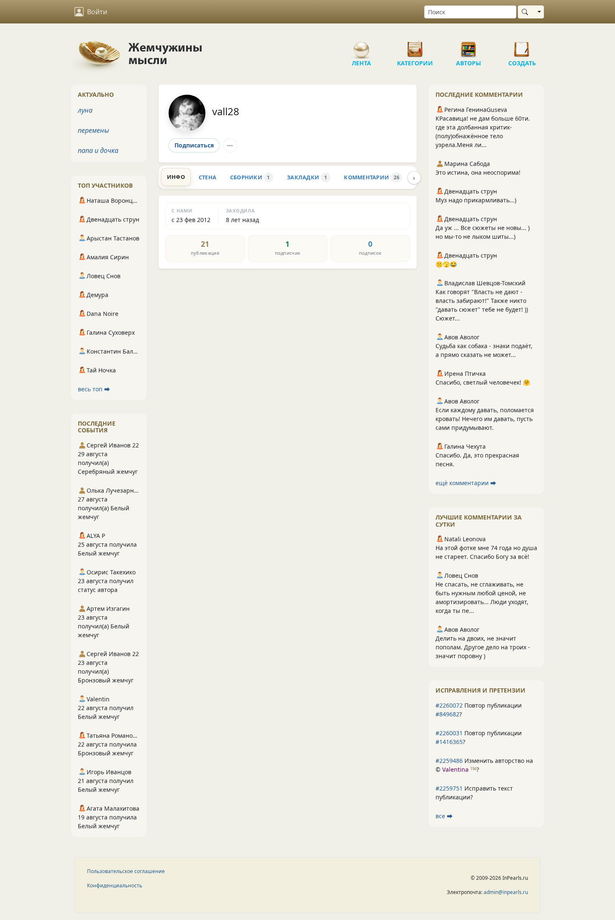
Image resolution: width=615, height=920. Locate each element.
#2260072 (449, 705)
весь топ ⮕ (94, 389)
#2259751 (449, 788)
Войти (97, 11)
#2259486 (449, 761)
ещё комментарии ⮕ (466, 483)
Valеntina (455, 769)
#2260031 (449, 733)
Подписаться (194, 145)
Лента (361, 46)
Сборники (250, 177)
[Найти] (526, 11)
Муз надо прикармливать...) (476, 200)
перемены (93, 130)
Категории (415, 46)
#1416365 (449, 742)
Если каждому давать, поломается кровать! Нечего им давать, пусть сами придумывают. (485, 419)
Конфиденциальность (114, 885)
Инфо (176, 177)
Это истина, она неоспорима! (478, 172)
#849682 (447, 714)
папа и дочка (98, 150)
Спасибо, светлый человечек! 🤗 (483, 382)
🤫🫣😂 (446, 264)
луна (85, 110)
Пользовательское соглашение (126, 871)
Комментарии (372, 177)
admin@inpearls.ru (506, 892)
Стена (207, 177)
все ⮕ (444, 816)
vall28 (225, 111)
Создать (522, 46)
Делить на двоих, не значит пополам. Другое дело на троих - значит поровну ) (483, 647)
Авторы (468, 46)
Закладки (307, 177)
